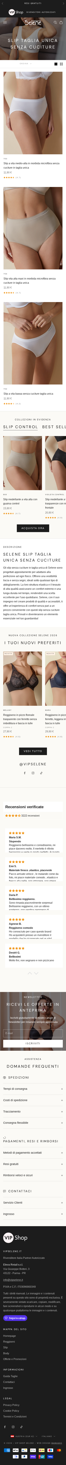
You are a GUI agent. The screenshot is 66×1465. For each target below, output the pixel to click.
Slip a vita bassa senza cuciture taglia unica (28, 393)
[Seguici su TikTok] (41, 773)
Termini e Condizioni (15, 1416)
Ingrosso (8, 1388)
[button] (30, 974)
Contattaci (9, 1382)
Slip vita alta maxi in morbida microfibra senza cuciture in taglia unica (30, 280)
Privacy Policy (11, 1405)
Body (6, 1353)
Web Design (49, 1443)
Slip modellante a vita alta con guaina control (20, 501)
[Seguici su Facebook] (24, 773)
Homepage (9, 1336)
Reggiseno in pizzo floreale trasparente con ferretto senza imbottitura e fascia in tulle (20, 719)
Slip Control (20, 426)
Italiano (47, 1436)
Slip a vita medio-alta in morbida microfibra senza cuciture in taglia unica (31, 165)
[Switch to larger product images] (55, 64)
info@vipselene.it (13, 1280)
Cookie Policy (11, 1410)
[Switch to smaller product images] (61, 64)
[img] (13, 815)
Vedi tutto (33, 751)
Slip (5, 1347)
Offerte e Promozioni (14, 1359)
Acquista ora (33, 528)
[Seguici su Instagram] (33, 773)
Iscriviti (33, 1043)
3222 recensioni (30, 815)
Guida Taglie (10, 1376)
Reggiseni (9, 1341)
